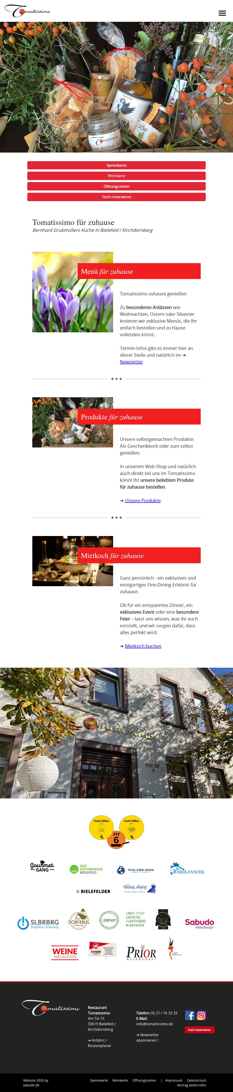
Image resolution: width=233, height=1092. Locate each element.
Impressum (173, 1080)
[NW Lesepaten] (102, 964)
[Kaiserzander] (186, 879)
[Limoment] (109, 934)
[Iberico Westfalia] (163, 934)
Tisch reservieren (116, 196)
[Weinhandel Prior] (141, 964)
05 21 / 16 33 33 (164, 1012)
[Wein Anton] (139, 898)
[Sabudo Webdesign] (199, 934)
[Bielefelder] (93, 898)
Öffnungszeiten (116, 186)
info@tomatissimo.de (154, 1023)
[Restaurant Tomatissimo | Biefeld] (51, 1014)
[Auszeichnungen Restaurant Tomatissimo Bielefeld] (116, 854)
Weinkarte (116, 175)
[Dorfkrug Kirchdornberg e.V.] (79, 934)
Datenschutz (196, 1080)
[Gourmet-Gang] (42, 879)
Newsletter (131, 362)
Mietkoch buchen (143, 646)
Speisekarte (116, 165)
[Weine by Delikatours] (65, 964)
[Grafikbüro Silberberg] (38, 934)
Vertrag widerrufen (191, 1085)
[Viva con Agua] (135, 879)
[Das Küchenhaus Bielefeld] (86, 879)
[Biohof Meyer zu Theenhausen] (174, 964)
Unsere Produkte (143, 500)
